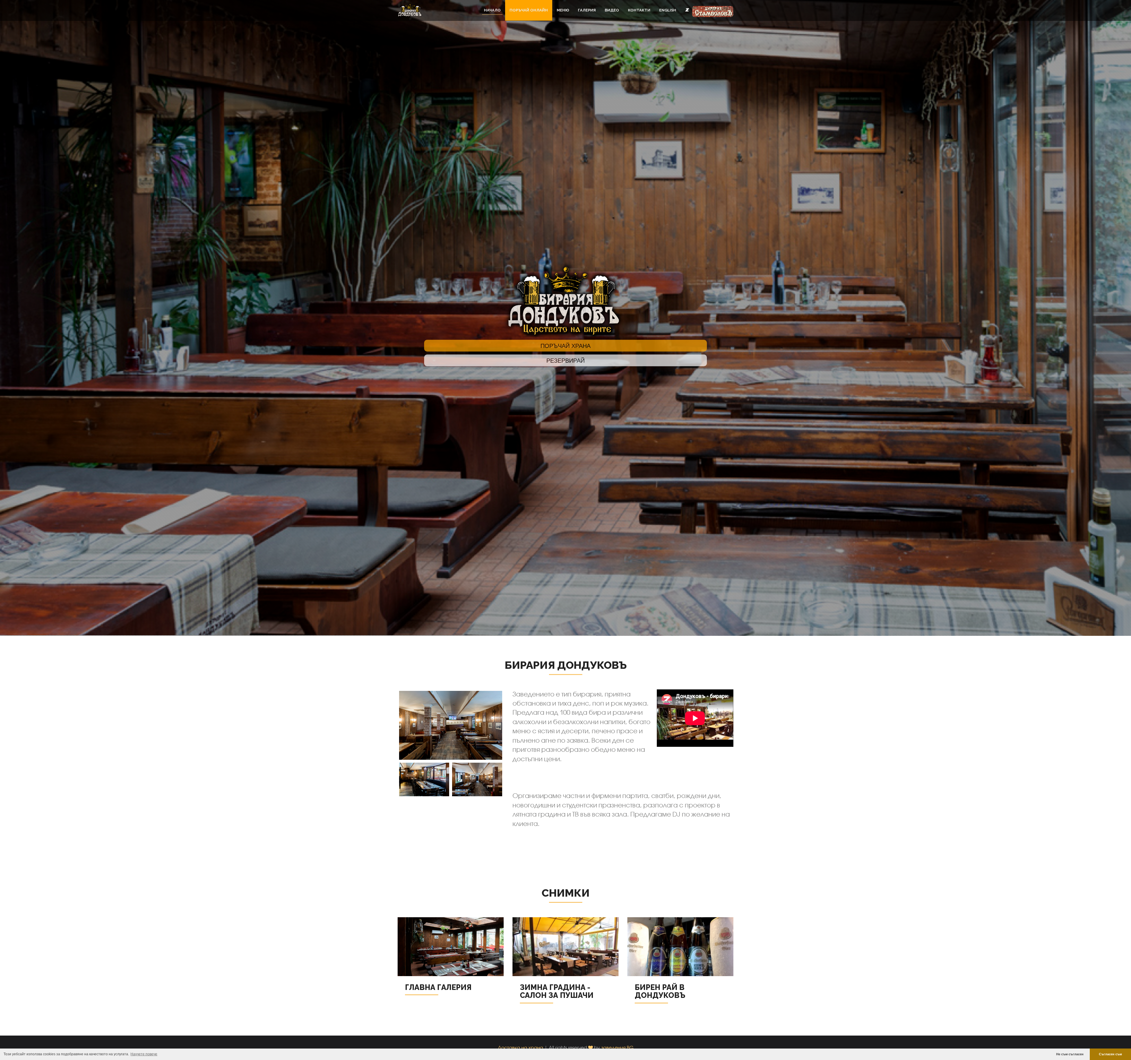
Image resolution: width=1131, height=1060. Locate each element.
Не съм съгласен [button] (1070, 1054)
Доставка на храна (520, 1047)
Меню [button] (563, 10)
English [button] (667, 10)
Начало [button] (492, 10)
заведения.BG (617, 1047)
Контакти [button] (639, 10)
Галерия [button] (587, 10)
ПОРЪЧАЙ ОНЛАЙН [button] (529, 10)
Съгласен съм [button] (1110, 1054)
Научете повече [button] (143, 1054)
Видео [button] (612, 10)
